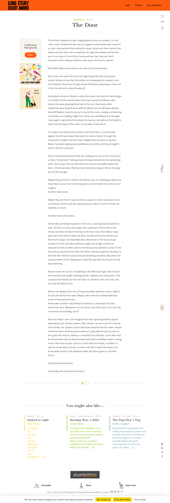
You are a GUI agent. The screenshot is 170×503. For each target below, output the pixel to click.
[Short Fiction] (30, 98)
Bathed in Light (38, 420)
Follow (30, 55)
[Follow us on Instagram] (162, 448)
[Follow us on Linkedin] (162, 444)
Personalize (140, 499)
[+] (43, 456)
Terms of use (58, 492)
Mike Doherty (34, 424)
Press (49, 492)
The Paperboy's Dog (126, 420)
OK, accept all (103, 499)
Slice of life (127, 416)
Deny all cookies (122, 499)
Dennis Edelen (77, 424)
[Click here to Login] (162, 28)
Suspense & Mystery (85, 416)
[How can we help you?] (162, 308)
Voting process (70, 492)
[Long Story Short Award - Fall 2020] (30, 74)
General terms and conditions (90, 492)
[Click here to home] (85, 474)
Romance (30, 416)
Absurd (72, 416)
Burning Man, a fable (84, 420)
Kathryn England (120, 424)
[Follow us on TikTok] (162, 452)
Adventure (116, 416)
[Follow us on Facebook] (162, 457)
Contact (106, 492)
